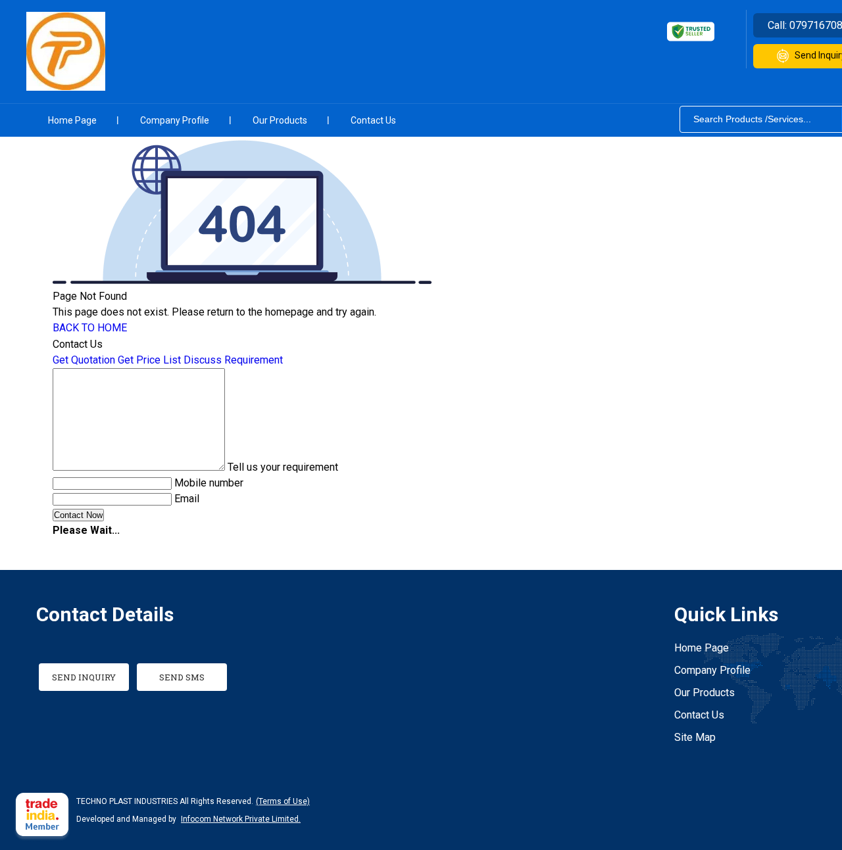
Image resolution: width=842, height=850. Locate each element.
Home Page (72, 120)
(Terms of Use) (283, 801)
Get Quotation (84, 360)
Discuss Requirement (233, 360)
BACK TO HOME (90, 327)
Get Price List (149, 360)
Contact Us (373, 120)
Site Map (695, 737)
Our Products (280, 120)
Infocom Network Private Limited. (241, 819)
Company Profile (174, 120)
